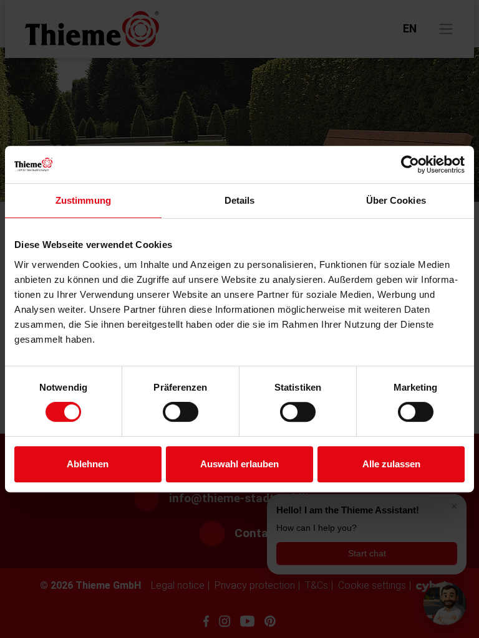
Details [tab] (240, 200)
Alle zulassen (391, 464)
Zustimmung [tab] (83, 200)
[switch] (180, 412)
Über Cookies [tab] (396, 200)
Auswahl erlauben (239, 464)
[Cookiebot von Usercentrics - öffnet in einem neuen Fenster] (410, 164)
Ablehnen (88, 464)
